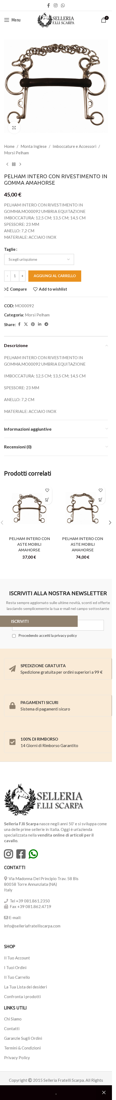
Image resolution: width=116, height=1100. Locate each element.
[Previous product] (7, 164)
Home (9, 146)
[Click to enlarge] (14, 128)
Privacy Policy (17, 1057)
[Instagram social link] (55, 5)
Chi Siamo (13, 1018)
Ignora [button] (104, 1092)
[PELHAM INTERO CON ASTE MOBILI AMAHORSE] (29, 508)
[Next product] (20, 164)
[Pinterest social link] (32, 324)
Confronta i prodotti (22, 996)
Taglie (10, 249)
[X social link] (25, 324)
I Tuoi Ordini (15, 967)
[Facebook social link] (48, 5)
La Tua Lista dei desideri (25, 986)
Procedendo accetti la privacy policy (47, 635)
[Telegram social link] (46, 324)
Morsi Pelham (16, 152)
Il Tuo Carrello (17, 977)
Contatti (11, 1028)
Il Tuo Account (17, 957)
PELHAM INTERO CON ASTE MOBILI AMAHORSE (29, 544)
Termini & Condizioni (22, 1047)
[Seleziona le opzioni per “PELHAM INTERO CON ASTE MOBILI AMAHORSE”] (47, 500)
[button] (110, 522)
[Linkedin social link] (39, 324)
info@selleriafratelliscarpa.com (32, 925)
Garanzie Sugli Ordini (23, 1038)
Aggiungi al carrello (55, 276)
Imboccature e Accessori (74, 146)
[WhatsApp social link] (63, 5)
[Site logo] (56, 19)
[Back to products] (14, 164)
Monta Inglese (34, 146)
